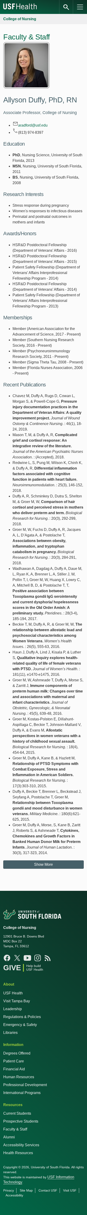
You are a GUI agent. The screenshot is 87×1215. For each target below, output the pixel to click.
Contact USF (48, 1190)
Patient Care (13, 1061)
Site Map (26, 1190)
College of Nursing (19, 19)
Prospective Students (20, 1121)
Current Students (17, 1113)
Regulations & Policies (22, 1017)
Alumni (9, 1137)
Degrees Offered (16, 1053)
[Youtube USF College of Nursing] (27, 958)
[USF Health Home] (20, 6)
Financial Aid (14, 1069)
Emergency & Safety (20, 1025)
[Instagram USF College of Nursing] (37, 958)
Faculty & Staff (15, 1129)
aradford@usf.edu (33, 125)
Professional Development (25, 1085)
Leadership (12, 1009)
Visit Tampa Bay (16, 1001)
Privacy (8, 1190)
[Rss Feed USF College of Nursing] (48, 958)
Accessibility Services (21, 1145)
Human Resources (18, 1077)
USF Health (13, 993)
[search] (66, 7)
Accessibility (14, 1195)
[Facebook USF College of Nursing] (7, 958)
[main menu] (80, 7)
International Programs (22, 1093)
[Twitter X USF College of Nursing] (17, 958)
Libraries (10, 1033)
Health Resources (18, 1153)
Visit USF (70, 1190)
